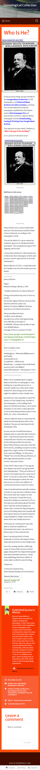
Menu (7, 21)
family (17, 689)
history (19, 691)
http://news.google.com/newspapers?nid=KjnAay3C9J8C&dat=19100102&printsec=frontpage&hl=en (20, 337)
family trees (24, 689)
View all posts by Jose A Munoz (23, 669)
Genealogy (22, 683)
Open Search (36, 21)
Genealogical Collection (20, 5)
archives (11, 689)
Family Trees (12, 683)
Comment (27, 742)
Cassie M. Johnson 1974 (16, 704)
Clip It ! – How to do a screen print (20, 700)
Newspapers (12, 685)
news (24, 691)
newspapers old (23, 693)
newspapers (12, 693)
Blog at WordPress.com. (20, 763)
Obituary (21, 685)
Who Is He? (16, 33)
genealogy (12, 691)
